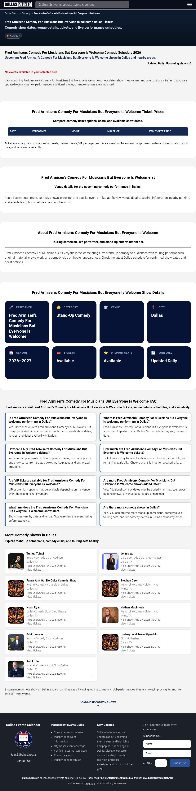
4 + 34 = (147, 763)
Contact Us (23, 761)
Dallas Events (11, 13)
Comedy (26, 13)
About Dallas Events (23, 754)
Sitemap (90, 783)
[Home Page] (18, 5)
